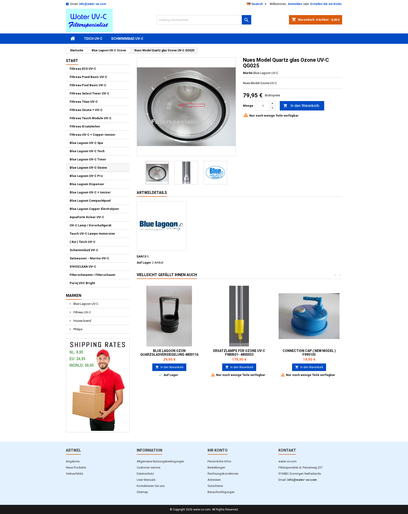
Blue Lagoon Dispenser (87, 184)
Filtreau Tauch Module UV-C (90, 118)
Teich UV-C (93, 39)
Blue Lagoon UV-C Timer (88, 159)
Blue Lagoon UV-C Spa (86, 143)
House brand (82, 320)
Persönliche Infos (219, 461)
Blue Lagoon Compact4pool (90, 200)
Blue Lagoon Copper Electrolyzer (94, 209)
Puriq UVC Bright (82, 283)
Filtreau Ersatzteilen (85, 126)
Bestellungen (216, 467)
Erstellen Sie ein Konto (326, 4)
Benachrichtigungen (221, 492)
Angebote (73, 461)
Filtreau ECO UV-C (83, 68)
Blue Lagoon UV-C (85, 304)
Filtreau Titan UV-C (84, 101)
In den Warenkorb (301, 105)
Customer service (148, 467)
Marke (248, 73)
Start (72, 60)
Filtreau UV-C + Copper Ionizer (92, 134)
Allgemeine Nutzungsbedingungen (160, 461)
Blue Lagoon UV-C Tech (87, 151)
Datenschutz (145, 473)
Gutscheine (215, 486)
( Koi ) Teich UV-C (82, 242)
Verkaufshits (74, 473)
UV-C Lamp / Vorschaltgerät (90, 225)
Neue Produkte (76, 467)
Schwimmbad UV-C (127, 39)
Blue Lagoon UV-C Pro (86, 176)
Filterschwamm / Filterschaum (92, 275)
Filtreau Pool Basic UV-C (88, 85)
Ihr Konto (218, 450)
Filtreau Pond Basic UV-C (88, 77)
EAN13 (141, 256)
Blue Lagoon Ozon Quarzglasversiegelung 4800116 (169, 352)
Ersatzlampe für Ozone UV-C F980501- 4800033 (239, 352)
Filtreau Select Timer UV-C (89, 93)
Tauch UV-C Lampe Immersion (92, 233)
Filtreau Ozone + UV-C (86, 110)
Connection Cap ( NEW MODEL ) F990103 (309, 352)
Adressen (214, 479)
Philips (77, 329)
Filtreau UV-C (82, 312)
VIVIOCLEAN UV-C (83, 266)
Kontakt (287, 450)
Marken (73, 295)
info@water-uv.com (92, 4)
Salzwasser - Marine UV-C (89, 258)
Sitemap (142, 492)
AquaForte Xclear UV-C (87, 217)
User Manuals (146, 479)
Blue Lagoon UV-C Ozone (88, 167)
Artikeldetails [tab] (152, 192)
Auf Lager (144, 262)
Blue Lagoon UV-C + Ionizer (90, 192)
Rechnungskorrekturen (223, 473)
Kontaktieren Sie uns (151, 486)
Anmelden (295, 4)
